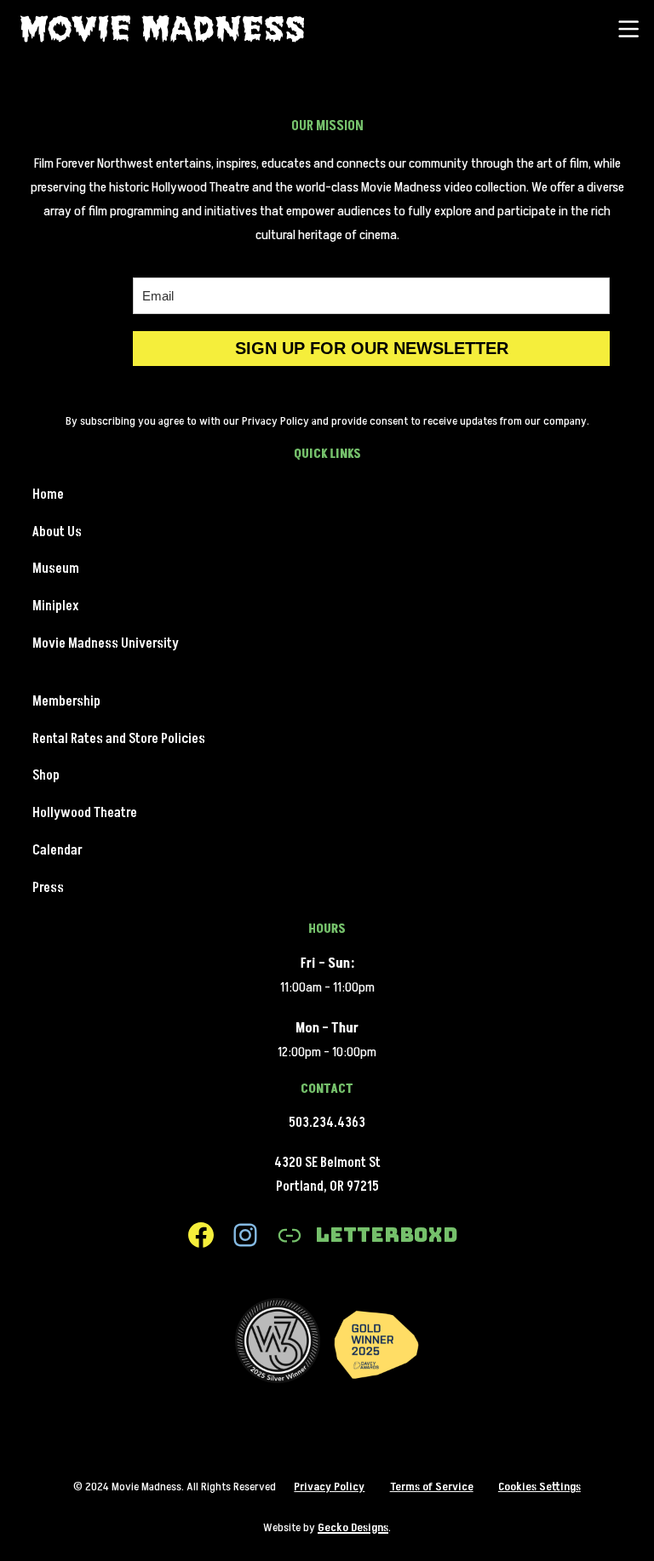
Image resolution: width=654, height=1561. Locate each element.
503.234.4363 (327, 1122)
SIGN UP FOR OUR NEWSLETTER (371, 348)
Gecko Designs (353, 1527)
